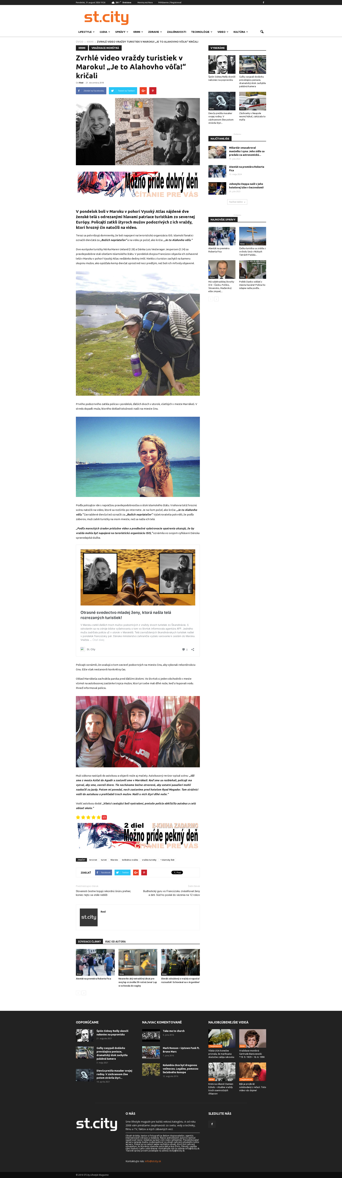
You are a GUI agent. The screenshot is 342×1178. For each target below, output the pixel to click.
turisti (104, 859)
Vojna (212, 277)
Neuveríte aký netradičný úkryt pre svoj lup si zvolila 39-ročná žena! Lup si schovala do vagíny (137, 982)
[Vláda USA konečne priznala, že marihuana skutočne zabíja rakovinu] (221, 1038)
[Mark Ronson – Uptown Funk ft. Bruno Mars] (151, 1052)
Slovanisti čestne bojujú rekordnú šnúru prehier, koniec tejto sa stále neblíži (103, 893)
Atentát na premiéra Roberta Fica (93, 978)
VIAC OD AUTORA (115, 941)
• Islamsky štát (167, 859)
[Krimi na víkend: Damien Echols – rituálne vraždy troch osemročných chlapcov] (221, 1071)
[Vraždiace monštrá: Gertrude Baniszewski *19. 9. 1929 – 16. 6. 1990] (252, 1038)
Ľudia (103, 31)
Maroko (114, 859)
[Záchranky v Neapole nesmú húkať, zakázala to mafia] (252, 101)
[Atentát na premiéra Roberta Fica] (95, 962)
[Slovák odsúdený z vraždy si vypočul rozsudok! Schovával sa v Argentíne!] (180, 962)
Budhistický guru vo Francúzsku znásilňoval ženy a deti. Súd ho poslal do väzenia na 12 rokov (171, 893)
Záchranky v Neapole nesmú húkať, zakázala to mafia (252, 116)
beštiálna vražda (130, 859)
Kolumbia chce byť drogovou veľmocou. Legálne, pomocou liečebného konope (180, 1069)
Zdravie (153, 31)
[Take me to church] (151, 1035)
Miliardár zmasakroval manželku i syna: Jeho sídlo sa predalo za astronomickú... (247, 151)
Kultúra (239, 31)
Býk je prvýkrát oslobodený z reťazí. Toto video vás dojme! (252, 1087)
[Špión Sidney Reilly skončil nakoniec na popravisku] (221, 64)
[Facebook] (263, 2)
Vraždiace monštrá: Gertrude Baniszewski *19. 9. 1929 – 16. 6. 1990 (252, 1053)
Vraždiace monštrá (105, 48)
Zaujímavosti (176, 31)
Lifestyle (85, 31)
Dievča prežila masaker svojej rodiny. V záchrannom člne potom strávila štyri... (114, 1074)
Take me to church (174, 1031)
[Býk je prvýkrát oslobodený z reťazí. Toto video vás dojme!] (252, 1071)
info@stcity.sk (153, 1161)
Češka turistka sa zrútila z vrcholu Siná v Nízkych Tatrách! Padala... (252, 251)
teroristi (93, 859)
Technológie (200, 31)
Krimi (136, 31)
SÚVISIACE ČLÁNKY (89, 941)
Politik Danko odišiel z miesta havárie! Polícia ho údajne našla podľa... (252, 284)
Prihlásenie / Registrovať (169, 2)
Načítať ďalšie (236, 201)
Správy (120, 31)
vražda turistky (149, 859)
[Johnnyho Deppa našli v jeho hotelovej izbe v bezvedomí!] (217, 188)
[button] (262, 32)
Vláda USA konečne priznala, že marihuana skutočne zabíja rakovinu (221, 1053)
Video (221, 31)
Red (81, 82)
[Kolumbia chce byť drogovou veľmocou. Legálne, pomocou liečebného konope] (151, 1069)
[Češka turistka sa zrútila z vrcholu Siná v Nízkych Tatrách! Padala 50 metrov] (252, 236)
